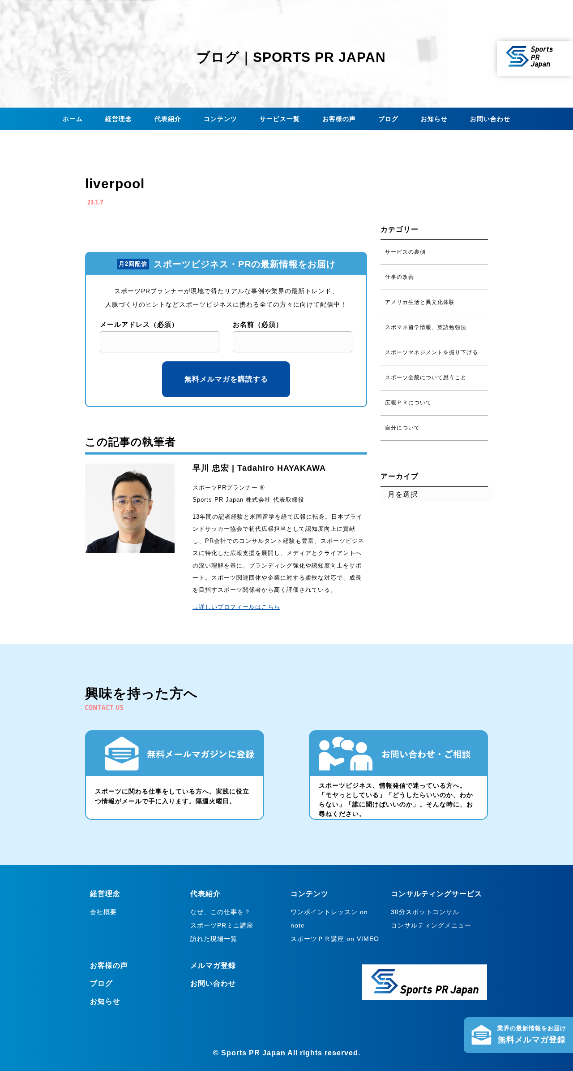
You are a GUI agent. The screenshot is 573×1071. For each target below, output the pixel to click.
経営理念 (118, 118)
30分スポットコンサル (425, 911)
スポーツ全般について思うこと (425, 377)
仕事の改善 (399, 277)
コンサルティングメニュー (431, 925)
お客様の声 (339, 118)
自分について (402, 428)
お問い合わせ (490, 118)
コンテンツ (220, 118)
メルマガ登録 (213, 965)
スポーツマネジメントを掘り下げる (431, 352)
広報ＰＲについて (408, 402)
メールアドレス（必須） (139, 324)
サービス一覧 (280, 118)
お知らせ (434, 118)
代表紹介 (167, 118)
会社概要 (103, 911)
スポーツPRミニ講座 (221, 925)
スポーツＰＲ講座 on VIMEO (335, 938)
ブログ (388, 118)
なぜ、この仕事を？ (220, 911)
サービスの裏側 (405, 252)
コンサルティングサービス (436, 894)
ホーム (73, 118)
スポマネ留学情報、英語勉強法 (425, 327)
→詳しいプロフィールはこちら (236, 606)
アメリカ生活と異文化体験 (420, 302)
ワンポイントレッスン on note (329, 918)
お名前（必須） (258, 324)
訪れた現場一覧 (213, 938)
